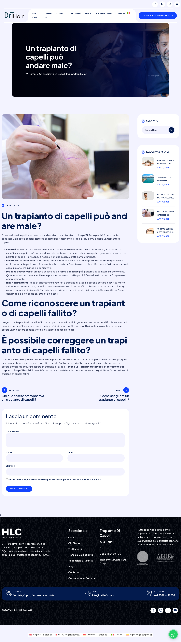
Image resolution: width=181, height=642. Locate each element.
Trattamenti (76, 13)
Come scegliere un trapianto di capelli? (165, 196)
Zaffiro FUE (106, 542)
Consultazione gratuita (81, 578)
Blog (109, 13)
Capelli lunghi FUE (110, 553)
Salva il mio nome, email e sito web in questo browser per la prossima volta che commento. (55, 479)
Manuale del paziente (80, 554)
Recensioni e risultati (80, 560)
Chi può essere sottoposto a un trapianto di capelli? (165, 231)
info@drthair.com (103, 595)
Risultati (100, 13)
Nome (10, 452)
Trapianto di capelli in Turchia (164, 179)
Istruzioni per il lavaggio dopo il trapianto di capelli (165, 162)
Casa (71, 537)
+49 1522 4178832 (164, 595)
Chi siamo (35, 15)
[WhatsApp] (173, 634)
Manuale (89, 13)
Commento (12, 431)
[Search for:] (158, 130)
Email (71, 452)
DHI (102, 548)
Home (32, 74)
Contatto (120, 13)
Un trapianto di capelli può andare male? (165, 214)
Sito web (10, 466)
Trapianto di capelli (54, 13)
